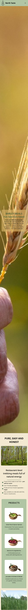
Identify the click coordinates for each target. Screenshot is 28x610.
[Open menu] (25, 3)
